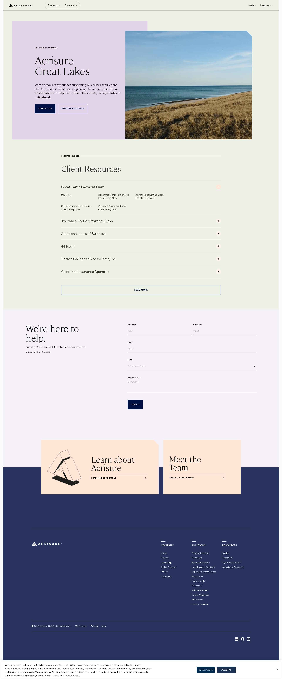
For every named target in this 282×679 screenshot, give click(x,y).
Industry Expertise (200, 604)
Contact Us (166, 576)
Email (130, 342)
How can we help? (134, 377)
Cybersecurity (198, 581)
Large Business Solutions (203, 567)
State (130, 360)
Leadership (166, 562)
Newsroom (227, 558)
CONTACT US (45, 108)
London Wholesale (200, 595)
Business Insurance (201, 562)
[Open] (254, 366)
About (164, 553)
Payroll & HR (197, 576)
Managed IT (197, 586)
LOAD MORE (141, 290)
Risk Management (200, 590)
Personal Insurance (201, 553)
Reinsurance (197, 600)
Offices (164, 572)
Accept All (226, 670)
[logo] (21, 5)
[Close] (277, 669)
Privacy (94, 626)
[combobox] (190, 366)
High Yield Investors (231, 562)
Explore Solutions (72, 108)
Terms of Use (81, 626)
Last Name (197, 324)
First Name (132, 324)
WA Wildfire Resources (233, 567)
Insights (252, 5)
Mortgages (197, 558)
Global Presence (169, 567)
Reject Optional (206, 670)
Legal (103, 626)
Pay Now (66, 194)
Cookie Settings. (71, 675)
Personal (69, 5)
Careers (165, 558)
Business (52, 5)
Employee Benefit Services (204, 572)
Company (264, 5)
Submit (135, 404)
